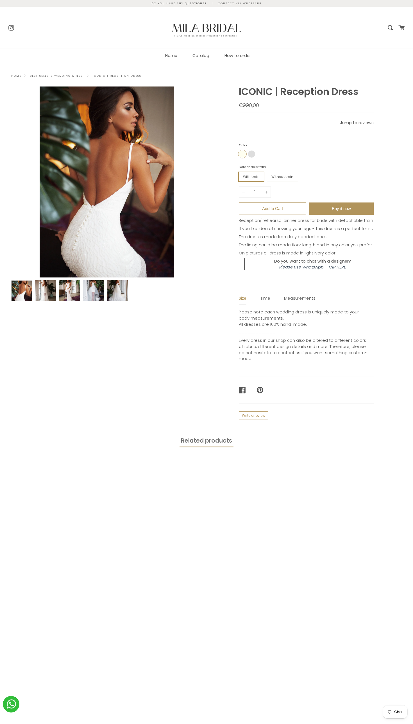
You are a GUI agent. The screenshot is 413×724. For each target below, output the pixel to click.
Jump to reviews (357, 123)
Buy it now (341, 208)
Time (265, 298)
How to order (237, 55)
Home (171, 55)
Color (243, 145)
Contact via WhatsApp (240, 3)
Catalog (200, 55)
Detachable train (252, 167)
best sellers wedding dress (56, 76)
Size (242, 298)
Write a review (253, 415)
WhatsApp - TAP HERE (324, 267)
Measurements (300, 298)
